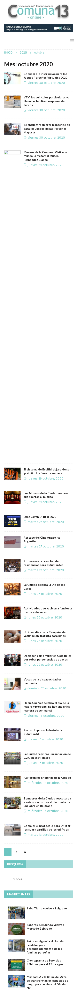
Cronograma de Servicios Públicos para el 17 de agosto (47, 962)
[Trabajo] (12, 521)
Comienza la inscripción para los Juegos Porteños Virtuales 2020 (45, 75)
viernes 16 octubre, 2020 (46, 716)
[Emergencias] (12, 803)
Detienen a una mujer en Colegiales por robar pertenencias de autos (47, 657)
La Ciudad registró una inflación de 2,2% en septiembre (47, 755)
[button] (71, 40)
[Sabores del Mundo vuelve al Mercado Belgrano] (16, 929)
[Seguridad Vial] (12, 102)
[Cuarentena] (12, 613)
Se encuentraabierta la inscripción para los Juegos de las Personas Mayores (47, 128)
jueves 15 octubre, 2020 (45, 739)
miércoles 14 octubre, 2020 (48, 783)
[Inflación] (12, 758)
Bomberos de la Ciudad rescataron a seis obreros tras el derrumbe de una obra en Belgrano (47, 802)
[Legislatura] (12, 565)
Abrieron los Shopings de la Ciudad (47, 777)
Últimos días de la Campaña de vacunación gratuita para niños (45, 633)
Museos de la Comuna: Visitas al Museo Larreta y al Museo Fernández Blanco (46, 155)
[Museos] (12, 304)
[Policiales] (12, 660)
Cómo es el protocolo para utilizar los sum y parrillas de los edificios (47, 827)
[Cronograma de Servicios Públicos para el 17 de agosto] (16, 965)
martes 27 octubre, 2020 (46, 522)
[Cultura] (12, 542)
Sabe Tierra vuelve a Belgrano (47, 908)
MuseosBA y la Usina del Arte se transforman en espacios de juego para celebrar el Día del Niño (47, 982)
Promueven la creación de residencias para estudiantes (43, 563)
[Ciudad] (12, 684)
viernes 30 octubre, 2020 (46, 83)
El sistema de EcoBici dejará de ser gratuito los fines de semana (47, 471)
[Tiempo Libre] (12, 707)
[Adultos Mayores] (12, 129)
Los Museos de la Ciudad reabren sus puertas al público (46, 494)
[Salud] (12, 636)
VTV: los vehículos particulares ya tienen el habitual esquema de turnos (46, 101)
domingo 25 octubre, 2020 (47, 688)
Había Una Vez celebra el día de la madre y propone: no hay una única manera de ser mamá (47, 706)
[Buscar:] (39, 879)
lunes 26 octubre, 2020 (45, 594)
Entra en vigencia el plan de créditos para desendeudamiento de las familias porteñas (45, 946)
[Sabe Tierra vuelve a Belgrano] (16, 913)
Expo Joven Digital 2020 (40, 516)
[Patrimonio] (12, 589)
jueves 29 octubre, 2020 (46, 165)
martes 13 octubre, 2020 (46, 835)
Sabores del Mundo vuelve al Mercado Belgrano (46, 926)
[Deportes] (12, 78)
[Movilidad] (12, 474)
